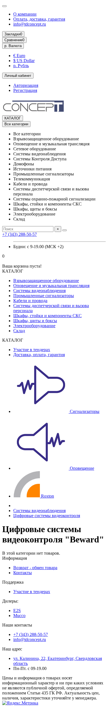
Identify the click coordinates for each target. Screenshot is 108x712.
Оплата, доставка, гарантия (39, 19)
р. (13, 46)
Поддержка (13, 582)
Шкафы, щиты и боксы (35, 320)
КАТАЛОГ (12, 118)
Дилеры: (10, 601)
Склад (19, 330)
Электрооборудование (34, 325)
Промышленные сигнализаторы (43, 295)
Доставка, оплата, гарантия (39, 354)
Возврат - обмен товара (35, 567)
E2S (17, 610)
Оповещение (81, 468)
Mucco (19, 615)
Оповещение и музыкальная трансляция (51, 285)
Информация (14, 558)
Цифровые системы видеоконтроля (46, 515)
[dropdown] (4, 6)
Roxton (47, 496)
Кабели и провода (30, 300)
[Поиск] (64, 230)
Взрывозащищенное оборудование (46, 280)
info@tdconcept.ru (29, 24)
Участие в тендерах (31, 349)
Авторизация (25, 85)
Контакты (22, 572)
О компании (25, 14)
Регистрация (25, 90)
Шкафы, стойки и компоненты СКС (47, 315)
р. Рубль (21, 65)
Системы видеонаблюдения (39, 290)
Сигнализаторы (84, 411)
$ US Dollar (24, 60)
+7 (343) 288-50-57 (19, 234)
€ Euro (19, 55)
